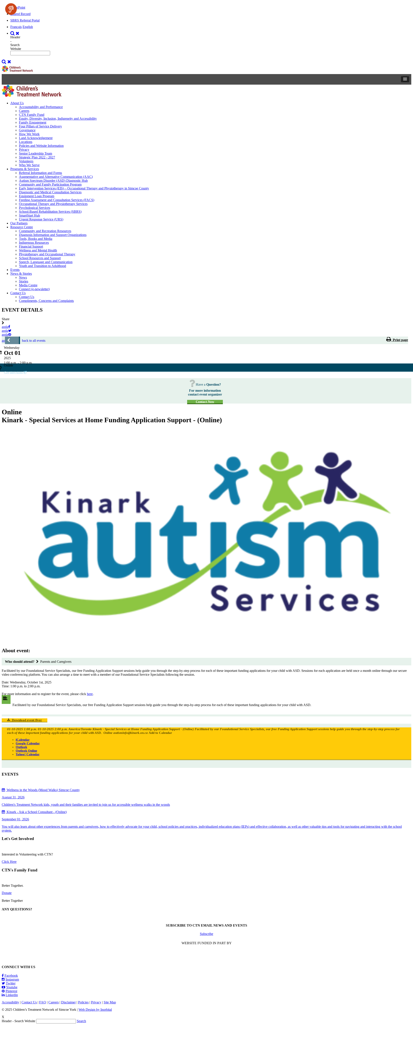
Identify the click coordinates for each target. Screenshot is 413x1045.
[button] (405, 79)
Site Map (110, 1002)
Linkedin (12, 995)
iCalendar (23, 739)
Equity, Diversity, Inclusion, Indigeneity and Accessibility (58, 118)
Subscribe (206, 934)
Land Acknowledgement (35, 138)
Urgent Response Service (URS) (41, 219)
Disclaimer (68, 1002)
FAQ (42, 1002)
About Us (17, 103)
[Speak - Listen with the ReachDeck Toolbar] (11, 9)
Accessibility (10, 1002)
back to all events (33, 340)
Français (16, 27)
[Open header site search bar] (15, 33)
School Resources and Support (40, 258)
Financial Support (31, 246)
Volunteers (26, 161)
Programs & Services (24, 169)
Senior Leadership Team (35, 153)
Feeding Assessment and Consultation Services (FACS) (56, 200)
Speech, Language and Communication (45, 262)
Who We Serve (29, 165)
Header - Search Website (15, 43)
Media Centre (28, 285)
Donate (7, 893)
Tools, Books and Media (35, 239)
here (90, 694)
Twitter (10, 983)
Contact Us (18, 293)
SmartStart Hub (29, 215)
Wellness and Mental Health (38, 250)
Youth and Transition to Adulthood (42, 266)
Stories (23, 281)
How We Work (29, 134)
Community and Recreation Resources (45, 231)
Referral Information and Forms (40, 173)
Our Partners (19, 223)
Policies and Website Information (41, 146)
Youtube (11, 987)
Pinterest (11, 991)
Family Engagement (32, 122)
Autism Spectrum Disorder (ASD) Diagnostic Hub (53, 180)
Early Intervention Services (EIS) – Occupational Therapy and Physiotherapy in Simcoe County (84, 188)
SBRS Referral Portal (25, 20)
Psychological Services (34, 208)
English (28, 27)
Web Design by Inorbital (95, 1009)
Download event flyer (26, 720)
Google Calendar (28, 743)
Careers (24, 111)
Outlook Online (26, 750)
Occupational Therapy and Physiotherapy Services (53, 204)
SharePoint (17, 7)
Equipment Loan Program (36, 196)
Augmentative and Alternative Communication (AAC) (56, 177)
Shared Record (20, 14)
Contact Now (205, 401)
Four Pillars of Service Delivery (40, 126)
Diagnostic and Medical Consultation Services (50, 192)
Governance (27, 130)
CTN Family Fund (31, 114)
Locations (25, 142)
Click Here (9, 861)
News (23, 277)
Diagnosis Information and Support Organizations (52, 235)
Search (81, 1021)
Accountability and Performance (41, 107)
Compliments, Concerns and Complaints (46, 301)
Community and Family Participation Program (50, 184)
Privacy (24, 149)
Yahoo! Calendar (28, 754)
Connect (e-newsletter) (34, 289)
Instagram (12, 979)
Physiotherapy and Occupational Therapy (47, 254)
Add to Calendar (160, 732)
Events (15, 270)
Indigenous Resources (34, 242)
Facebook (11, 975)
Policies (83, 1002)
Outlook (21, 747)
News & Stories (21, 273)
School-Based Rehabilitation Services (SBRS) (50, 211)
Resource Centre (21, 227)
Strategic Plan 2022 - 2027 (37, 157)
